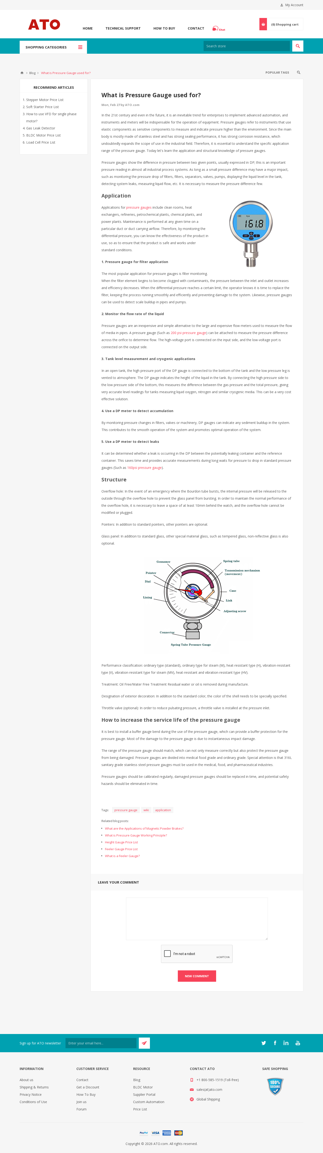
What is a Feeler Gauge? (122, 856)
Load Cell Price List (40, 142)
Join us (81, 1102)
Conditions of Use (33, 1102)
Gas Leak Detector (40, 128)
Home (88, 28)
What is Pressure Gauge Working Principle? (136, 835)
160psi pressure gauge (144, 467)
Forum (81, 1109)
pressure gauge (125, 810)
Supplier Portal (144, 1094)
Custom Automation (148, 1102)
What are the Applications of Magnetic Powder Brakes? (144, 828)
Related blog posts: (115, 821)
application (163, 810)
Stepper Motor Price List (45, 99)
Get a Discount (87, 1087)
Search (298, 72)
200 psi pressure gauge (188, 332)
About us (26, 1080)
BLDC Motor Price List (43, 135)
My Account (294, 5)
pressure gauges (139, 207)
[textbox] (247, 46)
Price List (140, 1109)
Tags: (105, 810)
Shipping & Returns (34, 1087)
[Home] (22, 73)
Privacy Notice (31, 1094)
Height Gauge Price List (121, 842)
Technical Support (123, 28)
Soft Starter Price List (42, 107)
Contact (196, 28)
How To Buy (164, 28)
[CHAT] (219, 28)
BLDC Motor (143, 1087)
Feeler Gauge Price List (121, 849)
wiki (146, 810)
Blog (136, 1080)
